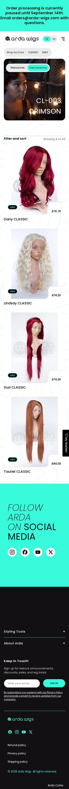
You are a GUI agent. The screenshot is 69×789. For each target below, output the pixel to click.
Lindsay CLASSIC (18, 303)
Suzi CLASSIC (15, 387)
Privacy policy (17, 753)
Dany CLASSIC (16, 219)
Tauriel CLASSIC (17, 471)
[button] (47, 39)
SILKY (45, 52)
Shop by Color (15, 52)
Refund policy (17, 745)
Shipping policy (18, 762)
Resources (18, 68)
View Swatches (38, 67)
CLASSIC (33, 52)
